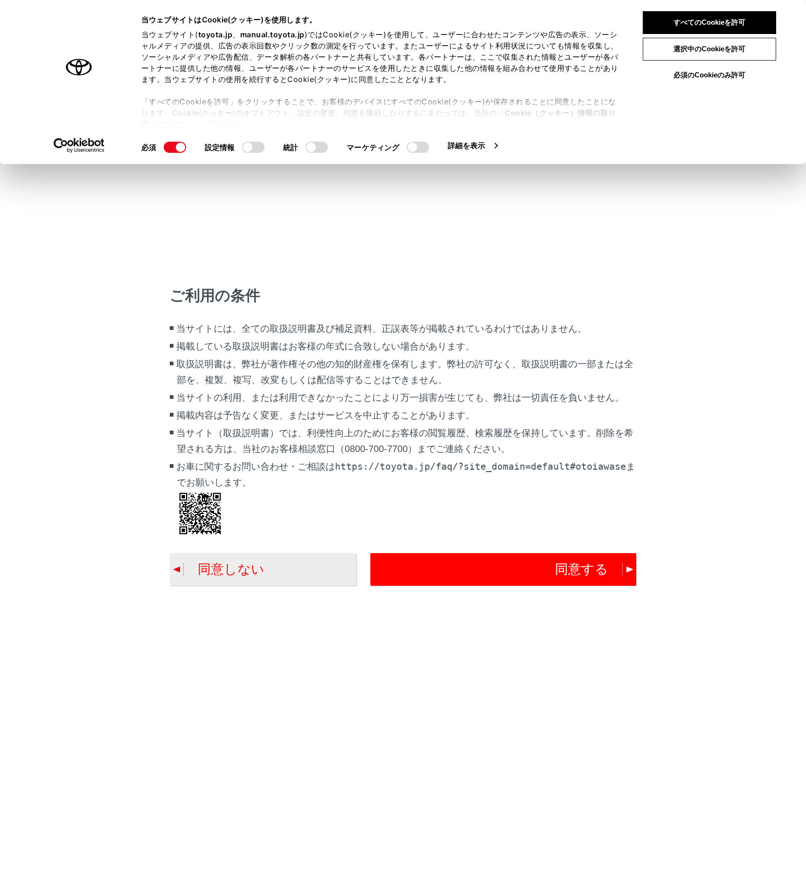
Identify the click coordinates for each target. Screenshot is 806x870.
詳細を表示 (467, 145)
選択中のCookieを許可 (709, 49)
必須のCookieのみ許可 (709, 75)
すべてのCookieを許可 (709, 22)
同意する (581, 569)
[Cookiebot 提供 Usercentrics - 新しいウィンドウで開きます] (79, 145)
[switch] (253, 147)
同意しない (231, 569)
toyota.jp (215, 34)
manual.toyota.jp (272, 34)
